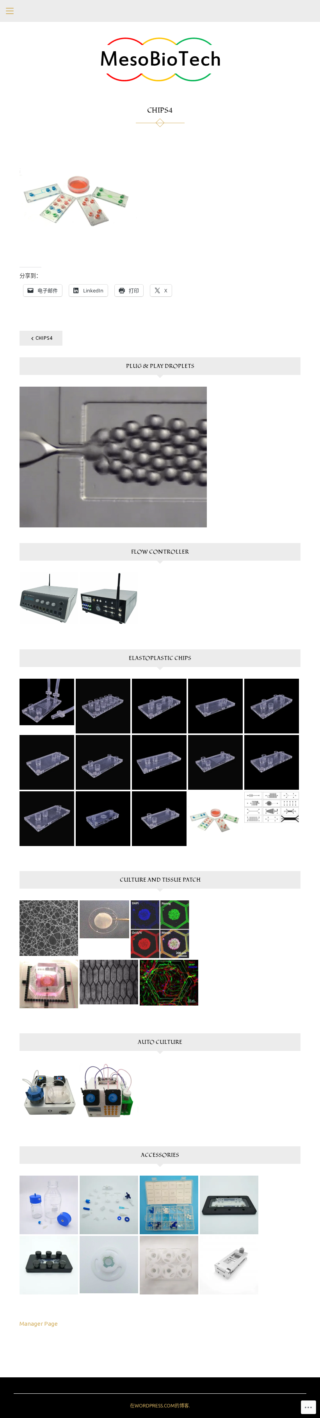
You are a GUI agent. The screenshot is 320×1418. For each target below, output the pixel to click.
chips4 (44, 338)
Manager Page (39, 1323)
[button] (49, 598)
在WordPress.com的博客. (160, 1405)
